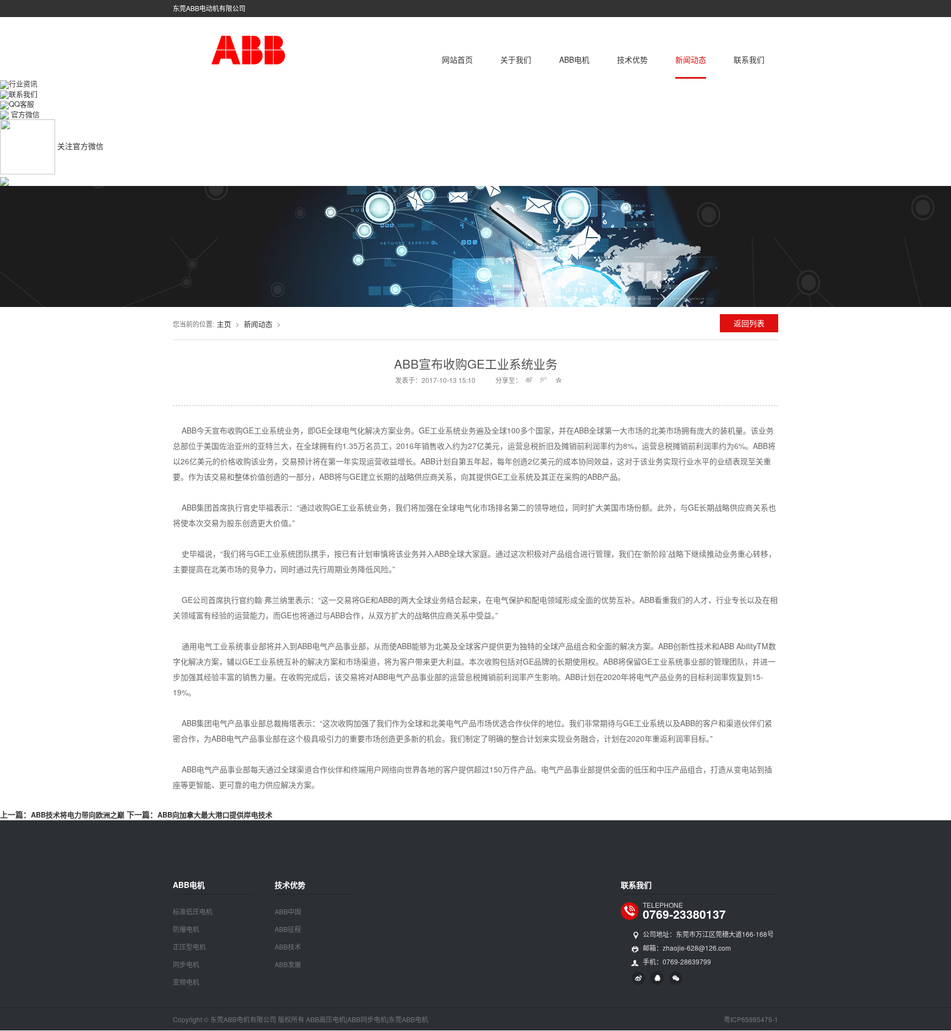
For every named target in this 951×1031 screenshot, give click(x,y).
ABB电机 (574, 59)
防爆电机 (186, 929)
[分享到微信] (675, 978)
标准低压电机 (192, 911)
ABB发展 (288, 964)
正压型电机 (189, 946)
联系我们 (749, 59)
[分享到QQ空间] (559, 379)
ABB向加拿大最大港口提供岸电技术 (214, 814)
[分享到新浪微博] (529, 379)
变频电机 (186, 981)
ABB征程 (288, 929)
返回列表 (749, 322)
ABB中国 (288, 911)
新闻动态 (690, 59)
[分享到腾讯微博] (544, 379)
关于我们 (515, 59)
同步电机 (186, 964)
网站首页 (457, 59)
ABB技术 (288, 946)
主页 (224, 324)
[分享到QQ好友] (657, 978)
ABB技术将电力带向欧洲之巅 (77, 814)
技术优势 (632, 59)
